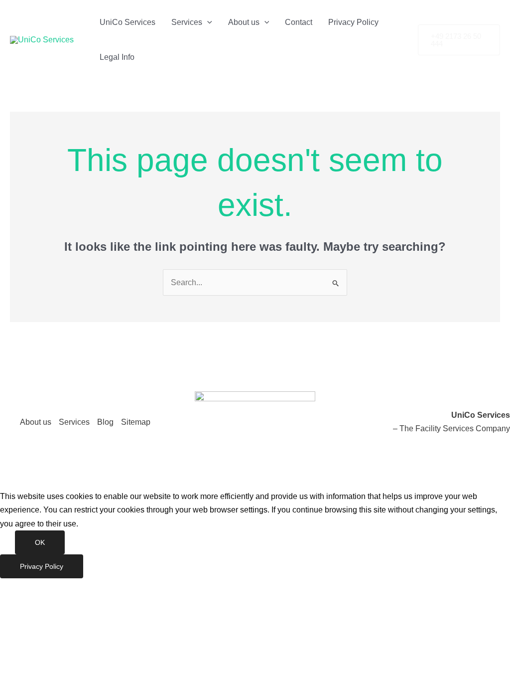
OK (40, 542)
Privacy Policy (353, 22)
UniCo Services (127, 22)
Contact (298, 22)
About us (243, 22)
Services (186, 22)
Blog (105, 422)
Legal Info (117, 57)
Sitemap (135, 422)
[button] (207, 22)
